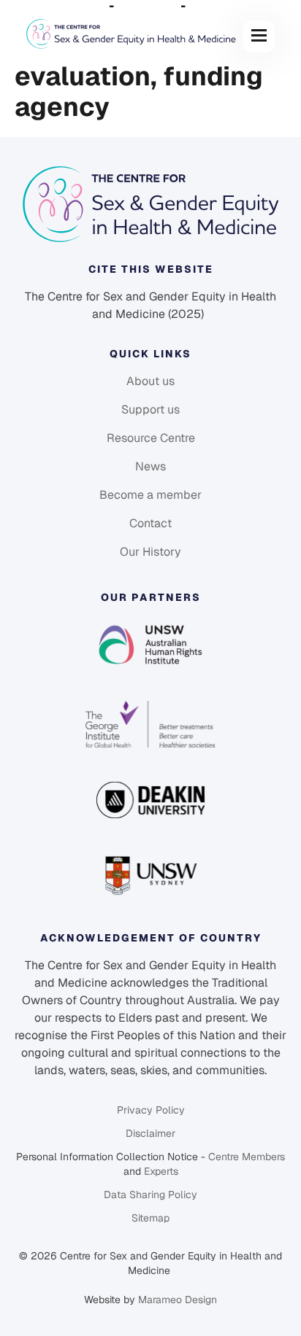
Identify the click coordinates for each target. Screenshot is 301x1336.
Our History (150, 551)
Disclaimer (150, 1133)
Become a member (150, 494)
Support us (150, 409)
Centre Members (246, 1156)
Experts (161, 1171)
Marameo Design (177, 1299)
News (150, 466)
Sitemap (150, 1217)
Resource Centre (151, 438)
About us (150, 381)
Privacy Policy (151, 1109)
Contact (150, 523)
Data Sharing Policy (150, 1194)
